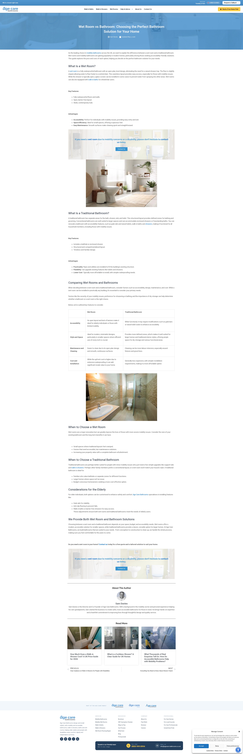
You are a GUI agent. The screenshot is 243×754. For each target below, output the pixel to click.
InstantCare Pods (169, 728)
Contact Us (148, 9)
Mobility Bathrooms (101, 719)
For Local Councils (169, 722)
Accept (201, 746)
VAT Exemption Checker (125, 722)
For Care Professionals (171, 725)
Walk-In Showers (100, 728)
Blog (119, 734)
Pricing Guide (122, 737)
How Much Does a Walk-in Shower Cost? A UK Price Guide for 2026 (84, 656)
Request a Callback (231, 3)
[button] (239, 732)
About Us (138, 9)
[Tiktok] (73, 739)
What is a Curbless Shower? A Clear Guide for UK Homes (120, 655)
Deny (217, 746)
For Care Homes (169, 719)
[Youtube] (69, 739)
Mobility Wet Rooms (101, 722)
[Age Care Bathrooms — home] (10, 9)
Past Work (144, 722)
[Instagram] (65, 739)
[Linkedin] (77, 739)
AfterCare (121, 731)
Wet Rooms (114, 9)
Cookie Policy (210, 750)
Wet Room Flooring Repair (103, 731)
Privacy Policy (218, 750)
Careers (143, 728)
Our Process (121, 728)
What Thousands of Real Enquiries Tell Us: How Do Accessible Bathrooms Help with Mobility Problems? (156, 658)
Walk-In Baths (99, 725)
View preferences (233, 746)
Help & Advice (125, 9)
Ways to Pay (121, 725)
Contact (225, 750)
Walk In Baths (88, 9)
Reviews (143, 725)
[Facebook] (61, 739)
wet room (92, 139)
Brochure (121, 719)
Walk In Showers (101, 9)
